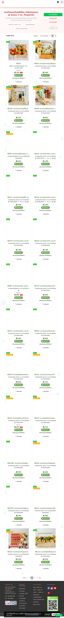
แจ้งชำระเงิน (36, 602)
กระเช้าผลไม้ (22, 591)
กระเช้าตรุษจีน (22, 608)
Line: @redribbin (53, 14)
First (24, 578)
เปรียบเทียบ (19, 82)
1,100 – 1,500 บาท (37, 590)
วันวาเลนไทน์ (22, 606)
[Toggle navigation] (62, 2)
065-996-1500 (53, 18)
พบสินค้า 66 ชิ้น (10, 36)
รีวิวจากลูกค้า (36, 595)
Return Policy (36, 604)
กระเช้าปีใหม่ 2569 (23, 593)
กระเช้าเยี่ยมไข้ (22, 598)
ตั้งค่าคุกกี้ (47, 614)
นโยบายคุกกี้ (9, 615)
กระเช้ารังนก (22, 601)
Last (40, 578)
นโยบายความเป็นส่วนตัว (33, 613)
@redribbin (11, 598)
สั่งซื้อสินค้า (19, 75)
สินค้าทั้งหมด (22, 589)
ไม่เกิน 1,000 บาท (37, 587)
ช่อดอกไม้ (21, 596)
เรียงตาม (36, 36)
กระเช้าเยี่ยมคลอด (37, 597)
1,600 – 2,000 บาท (38, 592)
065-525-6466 (53, 22)
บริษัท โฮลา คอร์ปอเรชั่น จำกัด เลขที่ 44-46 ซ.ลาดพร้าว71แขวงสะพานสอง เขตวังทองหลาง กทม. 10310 (10, 590)
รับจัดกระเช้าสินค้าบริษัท (38, 599)
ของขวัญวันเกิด (23, 603)
